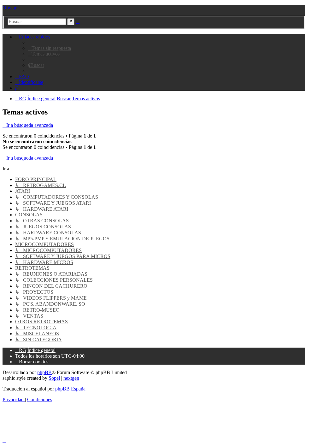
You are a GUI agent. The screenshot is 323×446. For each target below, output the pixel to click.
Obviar (9, 7)
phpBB (44, 372)
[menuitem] (49, 48)
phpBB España (70, 388)
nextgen (71, 378)
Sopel (54, 378)
